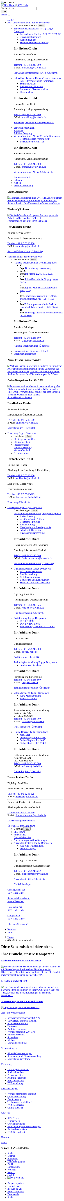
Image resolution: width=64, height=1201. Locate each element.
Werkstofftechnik (22, 450)
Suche (4, 8)
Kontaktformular (15, 1191)
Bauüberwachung (28, 574)
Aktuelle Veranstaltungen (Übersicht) (32, 345)
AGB (10, 1164)
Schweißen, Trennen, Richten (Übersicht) (34, 122)
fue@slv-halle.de (30, 682)
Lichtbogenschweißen (24, 439)
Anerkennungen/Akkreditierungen (30, 840)
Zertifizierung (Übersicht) (26, 657)
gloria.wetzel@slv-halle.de (29, 497)
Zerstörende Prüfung (30, 521)
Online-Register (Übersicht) (27, 771)
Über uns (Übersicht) (17, 924)
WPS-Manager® (15, 1105)
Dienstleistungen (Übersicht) (21, 820)
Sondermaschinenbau (30, 665)
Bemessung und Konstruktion (34, 579)
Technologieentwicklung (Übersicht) (32, 687)
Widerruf (11, 1169)
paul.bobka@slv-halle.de (28, 478)
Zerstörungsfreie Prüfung (32, 519)
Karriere (11, 929)
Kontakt (11, 1172)
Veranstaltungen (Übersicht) (21, 428)
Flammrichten (26, 92)
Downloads (13, 1194)
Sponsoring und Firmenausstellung (31, 351)
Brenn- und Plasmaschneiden (34, 89)
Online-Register (15, 1107)
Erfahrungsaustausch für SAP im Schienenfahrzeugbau (38, 297)
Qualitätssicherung (16, 1096)
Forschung (6, 1064)
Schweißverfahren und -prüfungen (37, 81)
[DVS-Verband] (15, 1178)
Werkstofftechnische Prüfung (21, 1093)
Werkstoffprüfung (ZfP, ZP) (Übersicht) (33, 172)
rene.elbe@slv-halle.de (33, 607)
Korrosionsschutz (22, 177)
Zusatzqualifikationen (30, 37)
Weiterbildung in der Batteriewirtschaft (22, 1001)
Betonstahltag (38, 268)
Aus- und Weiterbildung (31, 845)
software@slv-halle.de (33, 721)
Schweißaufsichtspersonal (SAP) (23, 1018)
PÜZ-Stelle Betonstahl (31, 571)
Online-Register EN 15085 (33, 737)
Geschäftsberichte (22, 837)
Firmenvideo (20, 834)
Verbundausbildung (23, 185)
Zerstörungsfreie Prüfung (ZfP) (35, 139)
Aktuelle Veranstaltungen (19, 1053)
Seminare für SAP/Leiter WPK (35, 582)
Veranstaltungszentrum (25, 353)
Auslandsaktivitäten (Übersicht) (29, 879)
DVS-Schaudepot (22, 884)
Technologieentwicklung (19, 1102)
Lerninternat (13, 1186)
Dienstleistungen (28, 848)
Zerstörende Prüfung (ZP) (32, 141)
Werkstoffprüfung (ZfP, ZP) (21, 1031)
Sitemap (11, 1155)
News (10, 932)
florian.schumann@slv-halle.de (37, 558)
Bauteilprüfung (27, 524)
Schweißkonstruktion (24, 127)
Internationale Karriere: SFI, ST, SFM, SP (40, 34)
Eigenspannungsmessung (32, 533)
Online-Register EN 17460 (33, 743)
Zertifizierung (14, 1099)
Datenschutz (13, 1167)
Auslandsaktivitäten (17, 1129)
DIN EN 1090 (27, 621)
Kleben (17, 182)
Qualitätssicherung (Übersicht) (28, 613)
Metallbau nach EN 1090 (14, 981)
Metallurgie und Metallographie (35, 527)
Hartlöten (18, 130)
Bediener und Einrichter (31, 86)
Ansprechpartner (15, 1183)
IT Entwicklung (21, 453)
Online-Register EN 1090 (32, 740)
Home (10, 937)
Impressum (12, 1158)
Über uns (5, 1113)
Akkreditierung (27, 516)
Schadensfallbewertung (31, 530)
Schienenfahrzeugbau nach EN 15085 (21, 960)
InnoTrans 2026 (39, 273)
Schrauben (19, 180)
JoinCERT (25, 734)
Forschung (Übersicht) (18, 502)
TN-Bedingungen (16, 1161)
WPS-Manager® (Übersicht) (28, 726)
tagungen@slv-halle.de (33, 340)
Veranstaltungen (9, 1048)
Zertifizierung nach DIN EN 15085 (37, 626)
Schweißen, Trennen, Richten (22, 1020)
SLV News (19, 832)
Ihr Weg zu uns (14, 1188)
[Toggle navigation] (9, 15)
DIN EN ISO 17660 (30, 623)
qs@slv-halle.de (29, 651)
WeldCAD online (28, 698)
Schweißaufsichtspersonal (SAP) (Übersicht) (35, 73)
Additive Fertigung (23, 133)
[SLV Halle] (14, 5)
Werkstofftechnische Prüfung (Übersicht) (34, 563)
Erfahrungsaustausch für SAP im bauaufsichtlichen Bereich (39, 305)
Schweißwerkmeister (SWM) (34, 42)
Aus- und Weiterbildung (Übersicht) (25, 251)
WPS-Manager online (30, 695)
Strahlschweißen (28, 83)
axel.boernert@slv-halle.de (35, 873)
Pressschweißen (21, 444)
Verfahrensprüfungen (30, 577)
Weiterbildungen (28, 39)
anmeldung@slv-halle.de (34, 67)
